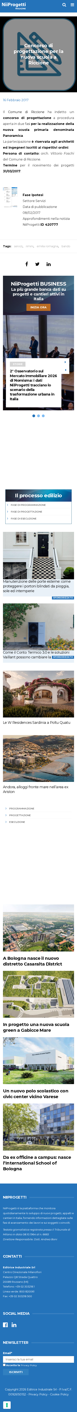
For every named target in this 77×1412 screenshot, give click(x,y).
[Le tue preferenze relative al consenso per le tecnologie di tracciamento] (7, 1405)
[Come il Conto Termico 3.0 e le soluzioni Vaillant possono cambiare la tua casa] (38, 626)
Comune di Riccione (26, 112)
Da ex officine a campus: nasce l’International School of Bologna (37, 1163)
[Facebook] (5, 1326)
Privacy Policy (29, 1365)
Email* (7, 1353)
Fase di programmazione (28, 504)
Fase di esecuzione (24, 518)
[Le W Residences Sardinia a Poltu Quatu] (38, 694)
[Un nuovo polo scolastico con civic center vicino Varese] (38, 1060)
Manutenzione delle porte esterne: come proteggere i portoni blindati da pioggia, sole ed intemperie (36, 586)
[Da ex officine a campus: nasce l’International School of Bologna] (38, 1126)
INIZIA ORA (38, 307)
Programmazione (21, 808)
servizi (18, 246)
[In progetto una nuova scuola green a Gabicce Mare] (38, 994)
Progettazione (20, 815)
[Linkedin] (14, 1326)
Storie (18, 364)
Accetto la (13, 1365)
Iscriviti (16, 1372)
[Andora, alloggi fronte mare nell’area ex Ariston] (38, 758)
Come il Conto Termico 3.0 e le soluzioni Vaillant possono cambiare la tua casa (36, 654)
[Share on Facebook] (26, 264)
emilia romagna (47, 246)
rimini (29, 246)
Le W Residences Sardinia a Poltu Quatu (36, 722)
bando (66, 246)
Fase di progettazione (26, 511)
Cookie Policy (59, 1394)
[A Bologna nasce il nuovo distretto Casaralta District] (38, 927)
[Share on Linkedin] (49, 264)
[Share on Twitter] (37, 264)
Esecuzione (17, 821)
